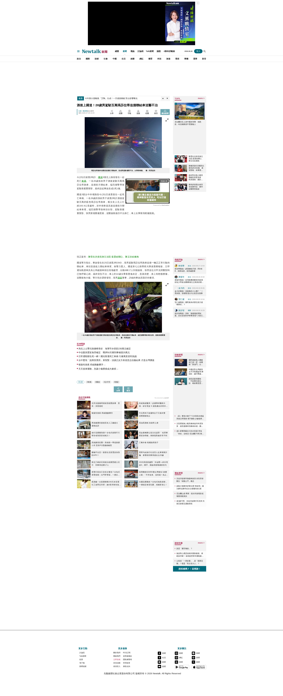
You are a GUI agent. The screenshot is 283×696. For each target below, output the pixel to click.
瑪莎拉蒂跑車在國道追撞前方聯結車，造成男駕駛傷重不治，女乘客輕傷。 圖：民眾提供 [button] (123, 170)
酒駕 (120, 278)
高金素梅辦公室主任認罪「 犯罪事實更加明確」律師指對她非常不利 (153, 434)
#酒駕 (116, 382)
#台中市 (107, 382)
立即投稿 (116, 659)
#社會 (80, 382)
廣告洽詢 (126, 666)
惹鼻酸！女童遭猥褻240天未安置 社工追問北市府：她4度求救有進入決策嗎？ (106, 483)
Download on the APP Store (199, 667)
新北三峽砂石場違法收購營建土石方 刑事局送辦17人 (106, 463)
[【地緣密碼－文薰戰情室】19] (180, 23)
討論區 (141, 51)
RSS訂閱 (126, 653)
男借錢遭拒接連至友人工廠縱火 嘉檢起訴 (106, 424)
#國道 (97, 382)
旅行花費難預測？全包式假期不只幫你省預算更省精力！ (106, 434)
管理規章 (126, 663)
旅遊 (168, 59)
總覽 (117, 51)
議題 (159, 51)
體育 (150, 59)
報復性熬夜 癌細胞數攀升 (102, 413)
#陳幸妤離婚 (169, 51)
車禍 (84, 181)
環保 (177, 59)
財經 (97, 59)
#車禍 (89, 382)
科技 (159, 59)
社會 (106, 59)
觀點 (133, 51)
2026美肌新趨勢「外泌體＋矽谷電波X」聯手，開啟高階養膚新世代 (153, 463)
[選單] (78, 51)
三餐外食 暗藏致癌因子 (148, 442)
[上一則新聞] (163, 98)
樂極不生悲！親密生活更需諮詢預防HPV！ (106, 453)
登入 (198, 51)
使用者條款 (127, 656)
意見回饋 (116, 663)
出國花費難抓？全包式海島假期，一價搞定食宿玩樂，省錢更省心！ (153, 483)
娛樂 (133, 59)
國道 (100, 177)
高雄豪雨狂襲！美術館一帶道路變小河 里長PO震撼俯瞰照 (106, 444)
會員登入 (116, 666)
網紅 (141, 59)
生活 (124, 59)
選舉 (195, 59)
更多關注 (182, 648)
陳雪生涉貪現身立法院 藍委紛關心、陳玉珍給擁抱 (113, 257)
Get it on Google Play (182, 667)
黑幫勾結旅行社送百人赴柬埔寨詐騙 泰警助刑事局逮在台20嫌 (153, 453)
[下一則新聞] (167, 98)
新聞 (125, 51)
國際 (88, 59)
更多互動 (82, 648)
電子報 (82, 663)
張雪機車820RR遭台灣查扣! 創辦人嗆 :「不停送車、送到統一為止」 (153, 473)
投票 (81, 659)
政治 (79, 59)
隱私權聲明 (127, 659)
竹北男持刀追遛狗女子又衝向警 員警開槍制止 (153, 414)
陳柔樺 (85, 111)
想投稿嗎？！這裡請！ (190, 569)
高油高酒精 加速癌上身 (148, 423)
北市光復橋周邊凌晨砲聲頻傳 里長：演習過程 (106, 404)
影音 (204, 59)
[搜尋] (205, 51)
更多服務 (122, 648)
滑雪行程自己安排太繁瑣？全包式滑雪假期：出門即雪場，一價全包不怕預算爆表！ (106, 473)
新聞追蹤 (82, 666)
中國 (115, 59)
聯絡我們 (116, 656)
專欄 (186, 59)
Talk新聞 (150, 51)
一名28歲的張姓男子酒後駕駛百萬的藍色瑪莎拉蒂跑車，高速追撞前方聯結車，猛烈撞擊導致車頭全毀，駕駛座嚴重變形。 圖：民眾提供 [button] (123, 336)
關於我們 (116, 653)
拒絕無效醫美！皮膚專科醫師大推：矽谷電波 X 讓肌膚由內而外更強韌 (153, 405)
